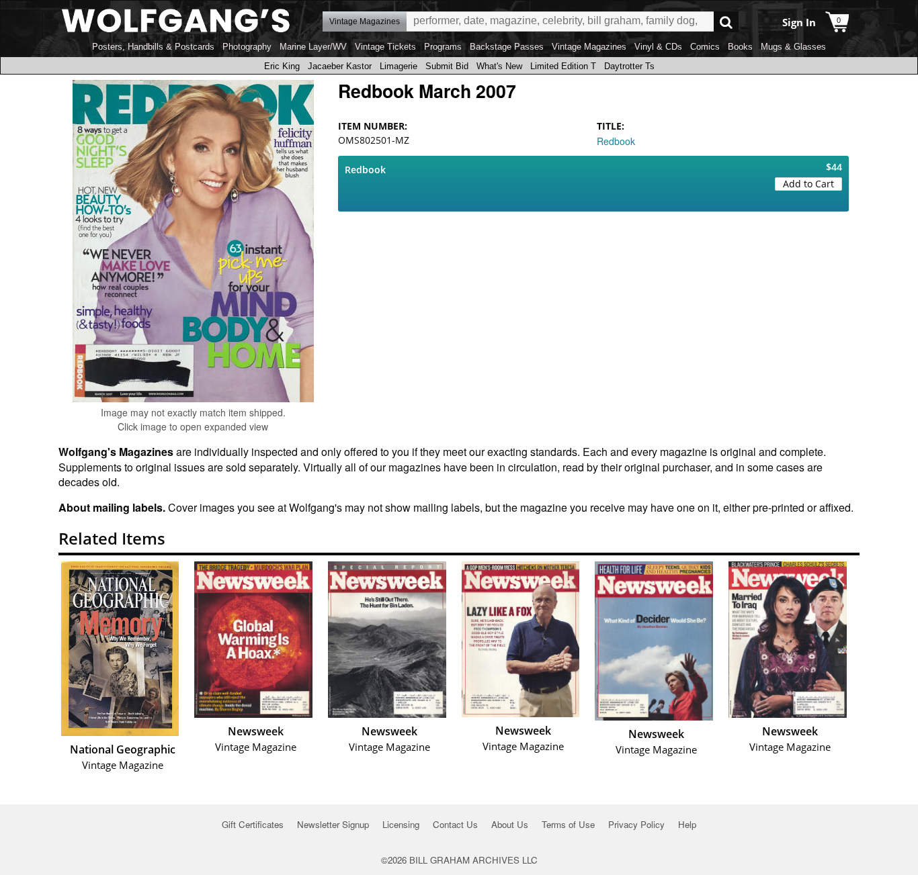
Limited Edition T (563, 66)
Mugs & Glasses (793, 47)
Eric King (282, 66)
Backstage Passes (507, 47)
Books (740, 47)
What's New (499, 66)
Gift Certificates (253, 824)
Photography (247, 47)
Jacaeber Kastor (340, 66)
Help (687, 824)
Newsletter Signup (333, 824)
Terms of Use (568, 824)
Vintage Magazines (589, 47)
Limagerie (398, 66)
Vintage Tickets (385, 47)
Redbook (616, 141)
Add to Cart (808, 183)
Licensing (400, 824)
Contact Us (455, 824)
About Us (509, 824)
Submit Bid (446, 66)
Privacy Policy (636, 824)
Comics (705, 47)
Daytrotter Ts (629, 66)
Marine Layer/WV (313, 47)
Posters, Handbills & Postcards (153, 47)
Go (726, 21)
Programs (443, 47)
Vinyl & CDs (658, 47)
